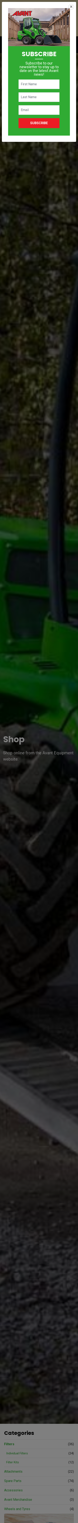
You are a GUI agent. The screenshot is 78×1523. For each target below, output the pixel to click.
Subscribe (39, 123)
